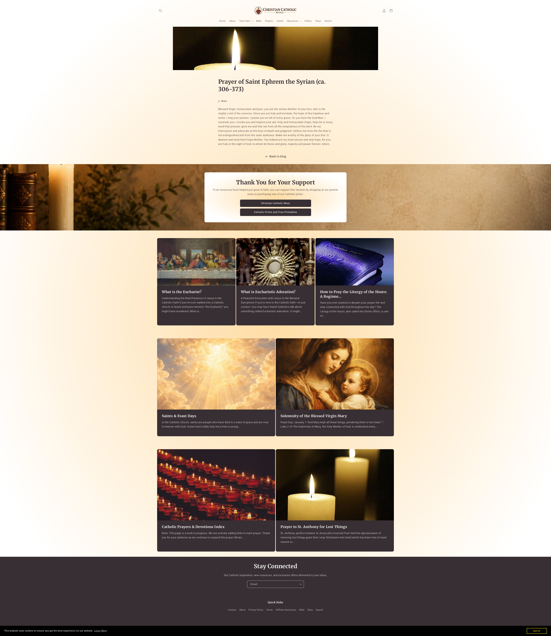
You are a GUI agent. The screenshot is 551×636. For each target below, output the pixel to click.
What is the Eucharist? (182, 292)
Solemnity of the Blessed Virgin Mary (314, 416)
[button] (160, 10)
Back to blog (277, 156)
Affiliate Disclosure (286, 610)
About (242, 610)
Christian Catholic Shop (275, 203)
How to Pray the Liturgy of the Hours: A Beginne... (353, 294)
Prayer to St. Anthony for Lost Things (314, 527)
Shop (310, 610)
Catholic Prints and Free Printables (275, 212)
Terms (269, 610)
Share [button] (224, 101)
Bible (301, 610)
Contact (232, 610)
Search (319, 610)
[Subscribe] (300, 584)
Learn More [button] (100, 631)
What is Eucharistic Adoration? (268, 292)
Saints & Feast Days (179, 416)
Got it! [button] (536, 631)
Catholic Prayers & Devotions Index (193, 527)
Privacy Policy (256, 610)
